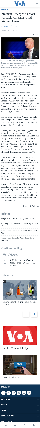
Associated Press (10, 26)
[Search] (34, 425)
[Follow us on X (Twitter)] (8, 393)
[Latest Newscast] (6, 425)
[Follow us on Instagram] (19, 393)
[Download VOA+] (20, 365)
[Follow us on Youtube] (14, 393)
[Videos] (15, 425)
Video (6, 275)
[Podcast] (29, 393)
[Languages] (24, 425)
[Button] (35, 35)
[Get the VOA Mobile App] (20, 335)
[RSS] (24, 393)
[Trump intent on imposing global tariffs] (20, 290)
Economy (5, 10)
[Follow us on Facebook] (3, 393)
